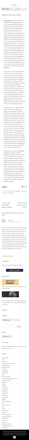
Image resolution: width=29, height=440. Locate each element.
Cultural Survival (5, 367)
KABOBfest (4, 382)
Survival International (7, 416)
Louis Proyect (5, 388)
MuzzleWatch (5, 397)
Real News (4, 412)
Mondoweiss (5, 395)
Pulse (3, 407)
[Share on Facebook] (22, 186)
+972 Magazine (5, 357)
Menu (14, 5)
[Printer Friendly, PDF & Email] (4, 187)
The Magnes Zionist (6, 424)
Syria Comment (5, 418)
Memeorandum (5, 391)
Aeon (3, 359)
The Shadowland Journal (7, 425)
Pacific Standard (5, 405)
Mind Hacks (4, 393)
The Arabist (4, 422)
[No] (27, 435)
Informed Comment (6, 380)
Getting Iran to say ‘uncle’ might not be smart (22, 205)
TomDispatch (5, 427)
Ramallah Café (5, 410)
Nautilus (4, 399)
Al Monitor (4, 361)
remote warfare (16, 191)
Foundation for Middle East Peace (9, 378)
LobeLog (4, 384)
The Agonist (4, 420)
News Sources (10, 193)
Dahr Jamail (4, 369)
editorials (24, 300)
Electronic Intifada (6, 376)
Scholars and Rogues (6, 414)
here (7, 304)
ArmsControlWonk (6, 365)
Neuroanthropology (6, 401)
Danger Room (5, 371)
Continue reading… (8, 181)
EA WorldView (5, 373)
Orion (3, 403)
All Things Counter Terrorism (8, 363)
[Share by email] (26, 186)
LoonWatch (4, 386)
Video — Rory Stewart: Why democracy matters (7, 205)
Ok (14, 437)
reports (7, 20)
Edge (3, 374)
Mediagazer (4, 390)
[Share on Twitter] (24, 186)
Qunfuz (3, 408)
